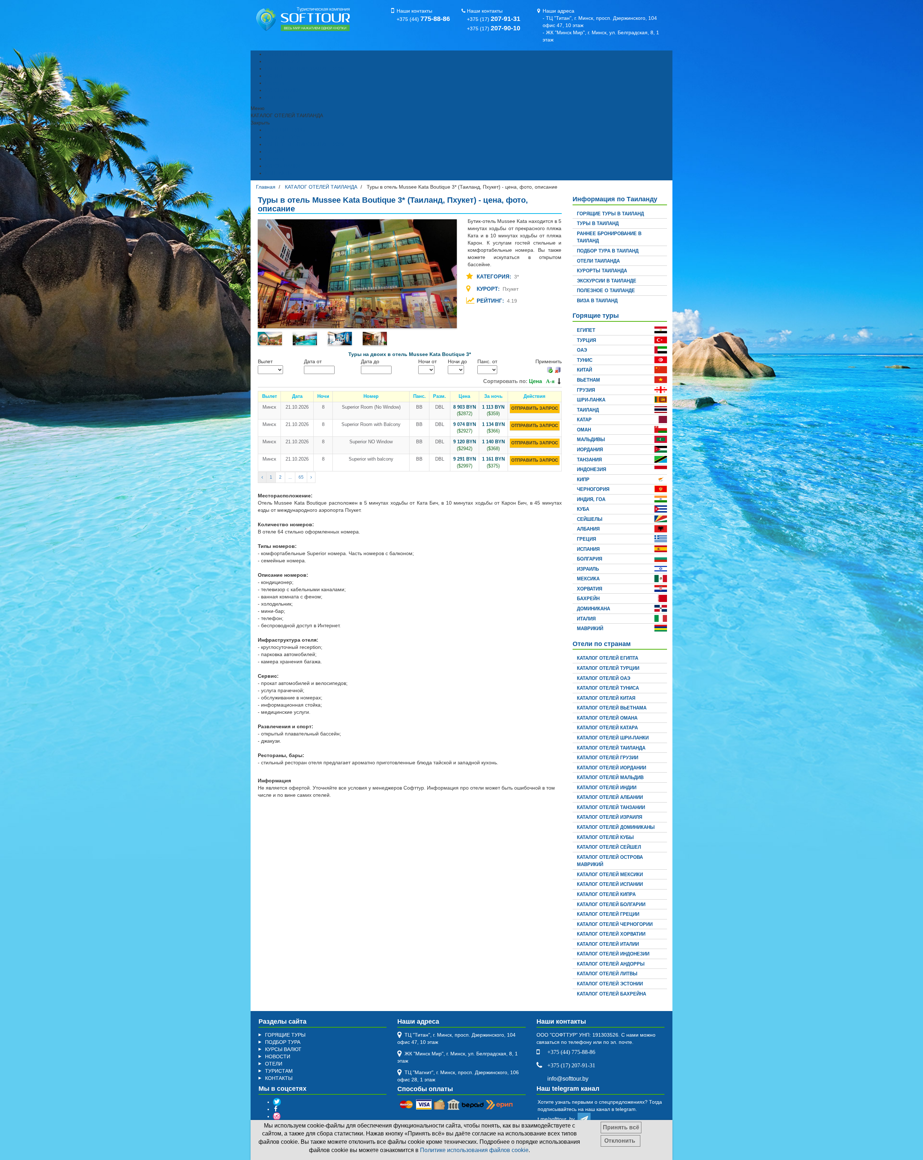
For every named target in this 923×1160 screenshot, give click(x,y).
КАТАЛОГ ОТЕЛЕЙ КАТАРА (607, 727)
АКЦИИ (273, 76)
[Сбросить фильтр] (558, 369)
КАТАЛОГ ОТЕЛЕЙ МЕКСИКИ (610, 874)
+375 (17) (493, 19)
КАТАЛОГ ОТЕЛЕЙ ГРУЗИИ (607, 757)
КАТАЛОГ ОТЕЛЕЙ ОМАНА (607, 718)
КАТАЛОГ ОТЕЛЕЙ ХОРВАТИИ (611, 934)
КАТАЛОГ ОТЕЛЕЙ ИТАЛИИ (608, 944)
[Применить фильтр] (549, 369)
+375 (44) (423, 19)
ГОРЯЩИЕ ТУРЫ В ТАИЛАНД (610, 213)
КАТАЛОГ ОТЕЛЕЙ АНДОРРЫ (611, 964)
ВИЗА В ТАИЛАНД (597, 300)
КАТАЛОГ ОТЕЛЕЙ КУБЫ (605, 837)
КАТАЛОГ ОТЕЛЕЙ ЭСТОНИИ (610, 984)
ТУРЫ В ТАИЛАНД (598, 223)
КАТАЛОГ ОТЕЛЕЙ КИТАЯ (606, 698)
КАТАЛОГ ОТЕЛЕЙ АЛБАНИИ (610, 797)
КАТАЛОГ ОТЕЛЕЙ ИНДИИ (606, 787)
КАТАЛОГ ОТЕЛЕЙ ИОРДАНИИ (611, 767)
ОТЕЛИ (273, 1064)
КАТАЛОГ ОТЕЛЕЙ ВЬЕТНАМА (611, 708)
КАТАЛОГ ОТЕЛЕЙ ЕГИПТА (607, 658)
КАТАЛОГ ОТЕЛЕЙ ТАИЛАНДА (611, 748)
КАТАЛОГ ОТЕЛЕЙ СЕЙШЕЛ (609, 847)
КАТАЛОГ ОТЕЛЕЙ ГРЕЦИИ (608, 914)
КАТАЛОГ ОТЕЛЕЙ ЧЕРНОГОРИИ (615, 924)
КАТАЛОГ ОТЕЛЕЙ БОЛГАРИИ (611, 904)
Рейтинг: (491, 301)
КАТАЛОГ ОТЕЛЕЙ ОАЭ (603, 678)
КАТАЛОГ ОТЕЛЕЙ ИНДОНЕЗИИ (613, 954)
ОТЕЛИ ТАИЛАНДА (598, 261)
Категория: (495, 276)
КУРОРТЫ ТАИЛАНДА (602, 270)
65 (301, 477)
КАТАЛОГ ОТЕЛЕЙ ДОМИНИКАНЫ (616, 827)
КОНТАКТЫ (278, 97)
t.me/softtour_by (558, 1119)
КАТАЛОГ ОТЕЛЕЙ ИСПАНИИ (610, 884)
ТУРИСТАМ (279, 1071)
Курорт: (489, 289)
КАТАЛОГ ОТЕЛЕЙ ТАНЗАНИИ (611, 807)
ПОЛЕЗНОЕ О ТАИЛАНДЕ (606, 290)
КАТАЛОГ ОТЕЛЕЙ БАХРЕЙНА (611, 994)
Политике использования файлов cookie (474, 1150)
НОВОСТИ (277, 1056)
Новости (274, 83)
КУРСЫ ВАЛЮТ (283, 90)
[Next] (311, 477)
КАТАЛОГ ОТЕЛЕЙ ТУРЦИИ (608, 668)
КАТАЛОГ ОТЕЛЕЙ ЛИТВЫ (607, 973)
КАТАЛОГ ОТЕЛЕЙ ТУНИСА (608, 688)
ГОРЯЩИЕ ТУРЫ (285, 54)
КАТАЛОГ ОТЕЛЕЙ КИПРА (606, 894)
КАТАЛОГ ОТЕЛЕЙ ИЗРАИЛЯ (609, 817)
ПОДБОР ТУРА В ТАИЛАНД (608, 251)
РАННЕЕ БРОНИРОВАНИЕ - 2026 (304, 68)
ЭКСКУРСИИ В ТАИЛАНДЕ (606, 281)
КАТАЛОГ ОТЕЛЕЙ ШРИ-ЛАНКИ (613, 738)
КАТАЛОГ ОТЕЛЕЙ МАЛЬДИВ (610, 777)
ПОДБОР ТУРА (282, 61)
